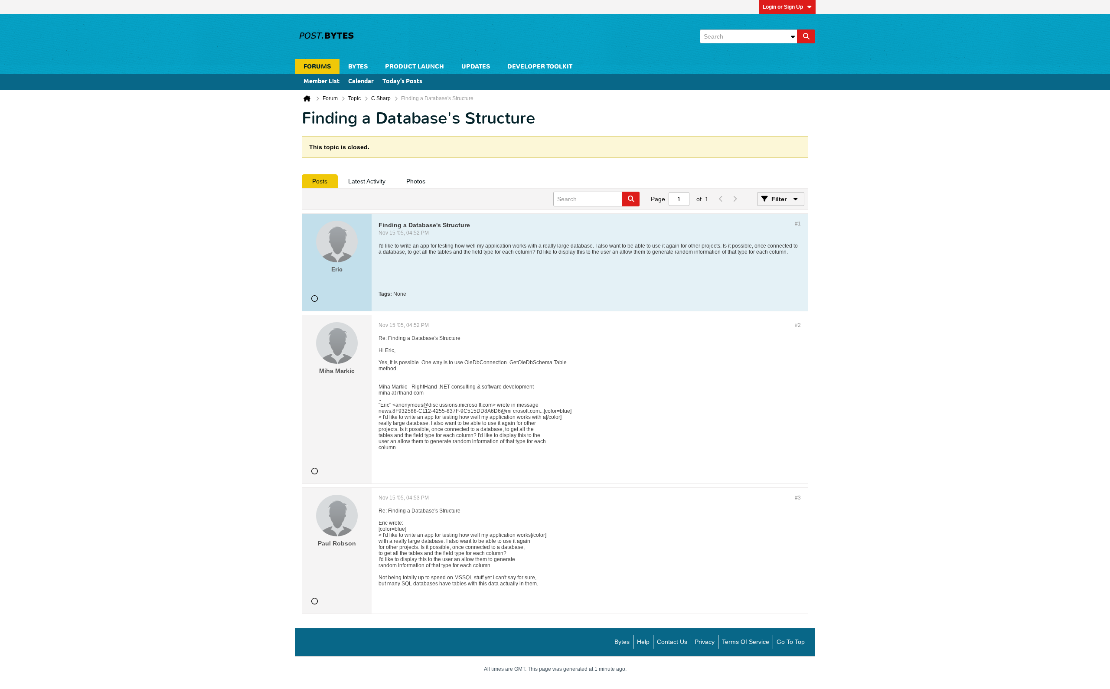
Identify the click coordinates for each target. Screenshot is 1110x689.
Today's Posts (402, 82)
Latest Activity (366, 181)
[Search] (806, 36)
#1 (798, 224)
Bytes (622, 641)
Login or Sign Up (783, 7)
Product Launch (414, 66)
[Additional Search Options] (792, 36)
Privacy (705, 641)
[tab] (320, 181)
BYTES (358, 66)
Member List (322, 82)
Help (643, 641)
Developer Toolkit (539, 66)
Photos (415, 181)
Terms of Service (745, 641)
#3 (798, 498)
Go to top (791, 641)
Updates (475, 66)
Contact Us (672, 641)
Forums (317, 66)
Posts (319, 181)
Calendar (361, 82)
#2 (798, 325)
